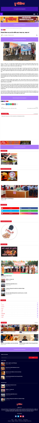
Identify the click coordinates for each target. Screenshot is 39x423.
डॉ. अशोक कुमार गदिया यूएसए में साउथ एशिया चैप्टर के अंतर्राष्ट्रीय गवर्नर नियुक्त (15, 288)
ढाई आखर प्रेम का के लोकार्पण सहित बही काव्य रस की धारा (29, 331)
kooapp (10, 216)
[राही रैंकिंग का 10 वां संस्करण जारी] (3, 280)
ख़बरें (1, 29)
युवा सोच (4, 28)
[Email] (15, 104)
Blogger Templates (15, 420)
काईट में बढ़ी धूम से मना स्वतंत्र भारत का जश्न (6, 275)
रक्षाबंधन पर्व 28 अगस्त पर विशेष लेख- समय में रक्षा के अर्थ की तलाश (9, 343)
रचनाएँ (20, 317)
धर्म (20, 311)
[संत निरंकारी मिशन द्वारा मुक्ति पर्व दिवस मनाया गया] (3, 285)
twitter (11, 210)
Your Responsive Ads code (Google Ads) (19, 24)
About (16, 419)
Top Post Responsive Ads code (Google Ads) (19, 39)
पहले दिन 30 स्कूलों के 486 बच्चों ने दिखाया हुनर (7, 198)
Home (2, 28)
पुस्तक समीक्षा (20, 313)
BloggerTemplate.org (27, 420)
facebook (29, 208)
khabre (20, 304)
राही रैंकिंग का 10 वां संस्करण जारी (10, 279)
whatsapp (29, 210)
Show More (36, 322)
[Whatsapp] (11, 104)
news (20, 308)
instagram (29, 213)
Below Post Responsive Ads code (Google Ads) (19, 97)
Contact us (20, 419)
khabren (20, 306)
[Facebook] (7, 104)
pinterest (10, 213)
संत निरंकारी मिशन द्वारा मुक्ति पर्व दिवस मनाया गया (11, 283)
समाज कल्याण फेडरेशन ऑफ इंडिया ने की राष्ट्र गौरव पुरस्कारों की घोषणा (29, 343)
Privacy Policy (25, 419)
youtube (10, 208)
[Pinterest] (13, 104)
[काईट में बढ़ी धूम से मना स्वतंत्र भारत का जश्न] (19, 267)
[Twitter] (9, 104)
